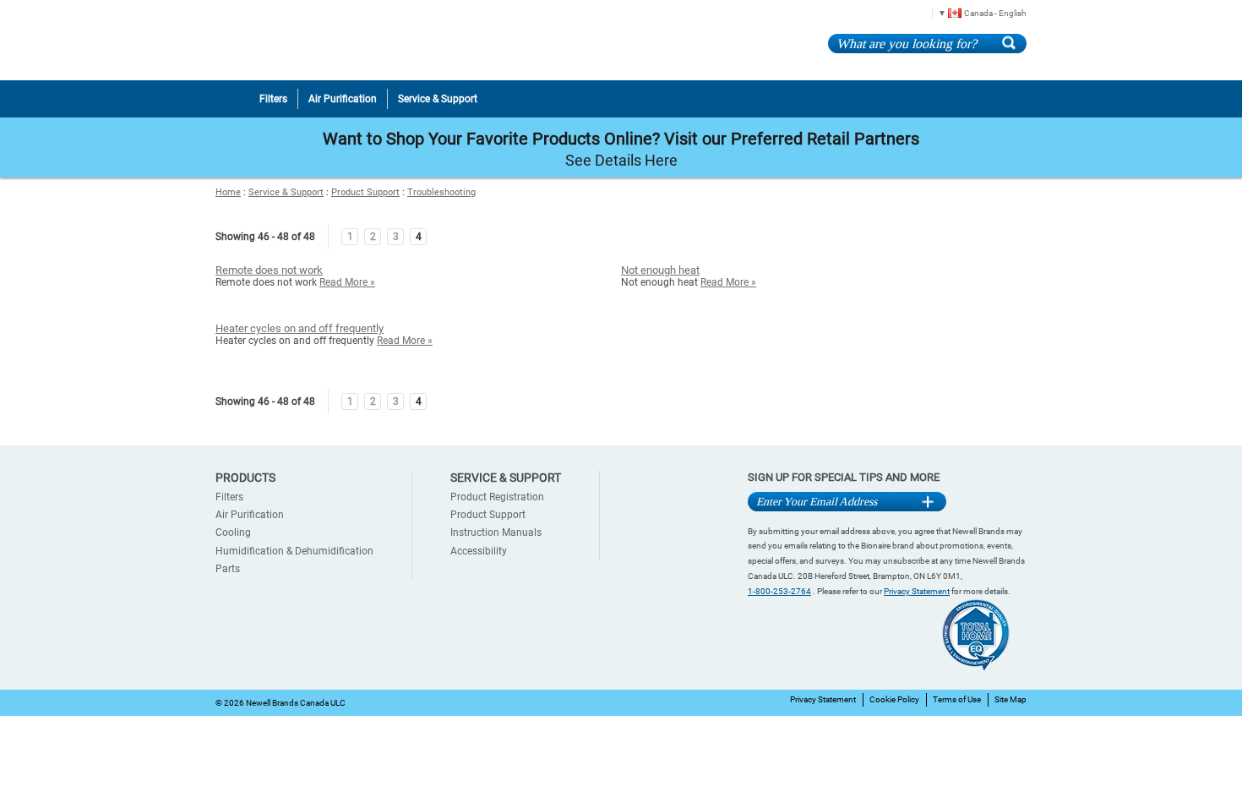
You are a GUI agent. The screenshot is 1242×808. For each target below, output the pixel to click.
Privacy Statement (917, 591)
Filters (229, 497)
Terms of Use (957, 699)
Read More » (347, 282)
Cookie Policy (894, 699)
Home (228, 192)
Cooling (233, 532)
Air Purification (249, 515)
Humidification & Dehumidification (294, 551)
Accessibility (478, 551)
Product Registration (497, 497)
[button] (976, 12)
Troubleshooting (441, 192)
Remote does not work (269, 270)
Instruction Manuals (496, 532)
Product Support (365, 192)
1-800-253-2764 (779, 591)
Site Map (1010, 699)
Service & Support (286, 192)
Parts (227, 569)
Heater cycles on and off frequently (299, 328)
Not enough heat (660, 270)
